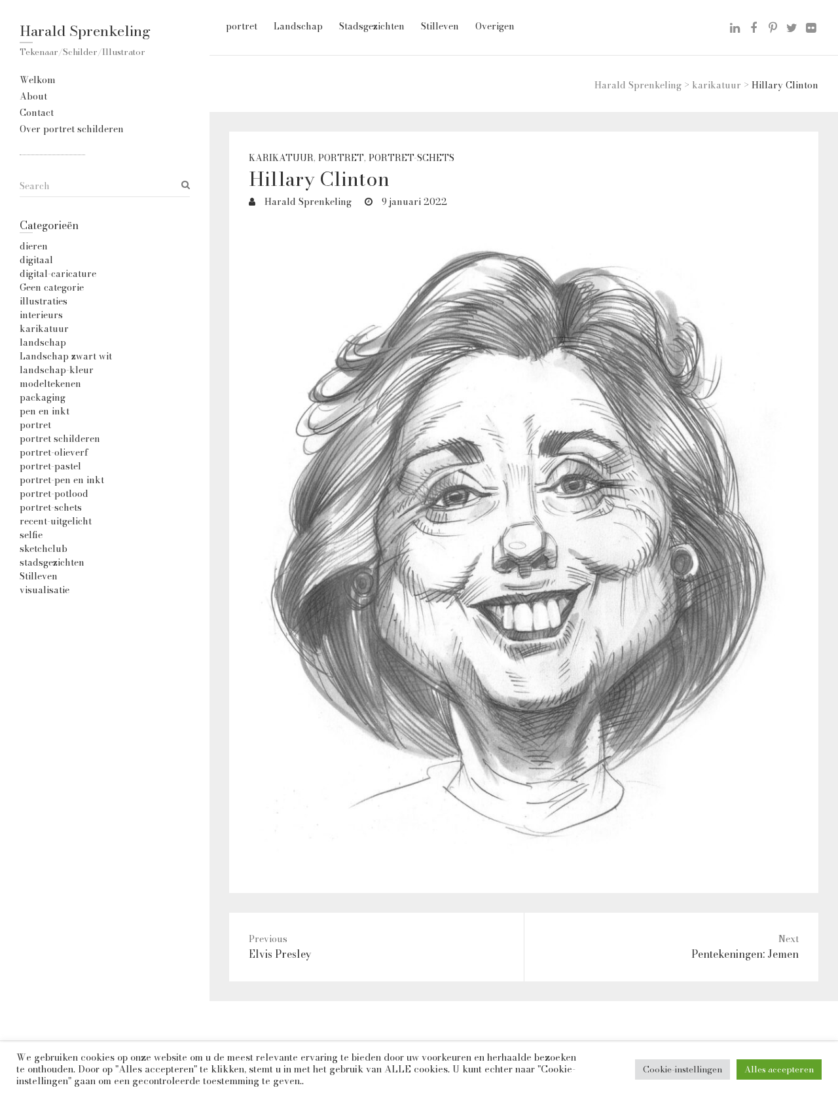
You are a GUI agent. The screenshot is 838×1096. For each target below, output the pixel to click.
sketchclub (43, 548)
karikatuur (281, 158)
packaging (42, 397)
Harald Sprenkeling (85, 31)
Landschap (298, 26)
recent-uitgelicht (56, 521)
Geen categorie (52, 287)
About (33, 96)
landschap (43, 342)
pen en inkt (44, 411)
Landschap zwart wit (66, 356)
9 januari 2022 (413, 201)
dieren (34, 246)
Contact (37, 112)
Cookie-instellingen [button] (682, 1069)
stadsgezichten (52, 562)
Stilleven (440, 26)
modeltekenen (50, 383)
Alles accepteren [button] (779, 1069)
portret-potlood (54, 493)
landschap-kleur (57, 370)
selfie (31, 535)
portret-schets (411, 158)
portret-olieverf (54, 452)
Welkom (38, 80)
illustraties (43, 301)
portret (241, 26)
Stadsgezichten (372, 26)
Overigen (495, 26)
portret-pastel (50, 466)
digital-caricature (58, 273)
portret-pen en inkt (62, 480)
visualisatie (44, 590)
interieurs (41, 315)
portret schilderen (60, 438)
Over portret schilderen (72, 129)
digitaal (36, 260)
